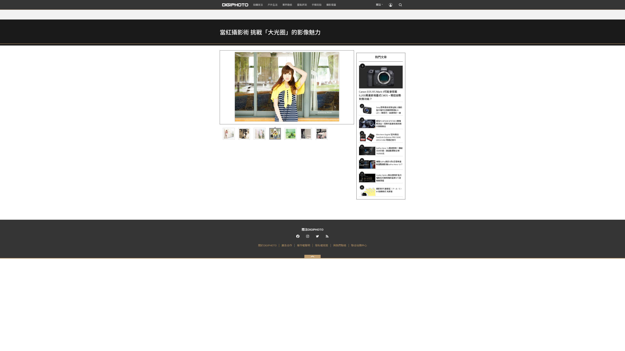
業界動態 (287, 4)
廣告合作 (287, 245)
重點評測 (302, 4)
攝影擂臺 (331, 4)
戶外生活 (273, 4)
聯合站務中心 (359, 245)
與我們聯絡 (339, 245)
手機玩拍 (316, 4)
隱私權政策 (321, 245)
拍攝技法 (258, 4)
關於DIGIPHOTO (267, 245)
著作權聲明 (303, 245)
